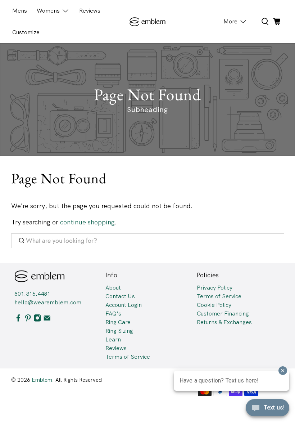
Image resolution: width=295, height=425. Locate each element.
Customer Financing (223, 313)
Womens (48, 10)
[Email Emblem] (47, 319)
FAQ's (113, 313)
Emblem (42, 380)
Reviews (89, 10)
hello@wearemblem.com (47, 302)
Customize (26, 32)
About (113, 287)
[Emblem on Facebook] (18, 319)
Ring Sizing (119, 331)
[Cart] (277, 22)
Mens (19, 10)
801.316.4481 (32, 294)
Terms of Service (127, 357)
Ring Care (118, 322)
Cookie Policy (214, 305)
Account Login (123, 305)
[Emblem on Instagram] (37, 319)
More (230, 21)
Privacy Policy (214, 287)
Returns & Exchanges (224, 322)
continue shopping (87, 222)
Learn (113, 339)
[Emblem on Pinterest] (28, 319)
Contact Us (120, 296)
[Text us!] (267, 410)
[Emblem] (148, 21)
